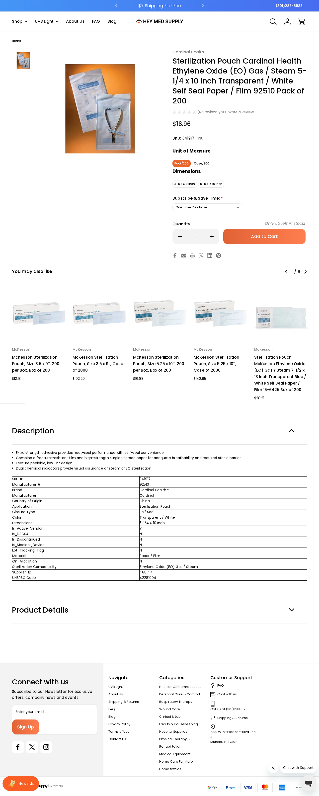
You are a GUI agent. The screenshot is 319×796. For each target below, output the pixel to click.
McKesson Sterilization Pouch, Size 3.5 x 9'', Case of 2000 (98, 363)
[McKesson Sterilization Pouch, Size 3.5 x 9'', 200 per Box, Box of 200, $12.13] (39, 313)
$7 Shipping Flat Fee (159, 6)
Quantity (181, 224)
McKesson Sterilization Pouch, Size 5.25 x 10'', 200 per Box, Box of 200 (158, 363)
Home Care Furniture (176, 761)
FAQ (96, 21)
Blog (111, 21)
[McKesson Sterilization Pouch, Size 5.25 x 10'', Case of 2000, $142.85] (220, 313)
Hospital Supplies (173, 731)
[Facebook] (174, 255)
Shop (17, 21)
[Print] (192, 255)
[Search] (273, 21)
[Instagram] (46, 747)
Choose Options (38, 328)
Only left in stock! (285, 223)
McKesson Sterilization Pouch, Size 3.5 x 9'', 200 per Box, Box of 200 (35, 363)
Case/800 (201, 163)
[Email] (183, 255)
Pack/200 (181, 163)
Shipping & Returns (123, 701)
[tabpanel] (23, 60)
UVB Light (44, 21)
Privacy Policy (119, 724)
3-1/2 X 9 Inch (184, 184)
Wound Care (169, 709)
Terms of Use (119, 731)
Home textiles (170, 769)
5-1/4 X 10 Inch (211, 184)
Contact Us (117, 739)
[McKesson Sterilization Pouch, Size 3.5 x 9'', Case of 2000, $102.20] (99, 313)
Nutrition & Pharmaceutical (180, 686)
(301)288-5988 (289, 5)
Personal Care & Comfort (179, 694)
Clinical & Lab (170, 716)
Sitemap (56, 786)
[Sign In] (287, 21)
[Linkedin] (209, 255)
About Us (75, 21)
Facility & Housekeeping (178, 724)
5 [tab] (14, 403)
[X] (201, 255)
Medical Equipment (174, 754)
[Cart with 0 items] (301, 21)
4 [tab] (7, 403)
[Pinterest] (218, 255)
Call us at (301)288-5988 (229, 709)
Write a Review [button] (241, 112)
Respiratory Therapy (175, 701)
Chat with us (227, 694)
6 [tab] (21, 403)
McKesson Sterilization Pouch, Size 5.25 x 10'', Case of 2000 (216, 363)
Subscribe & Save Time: (197, 198)
